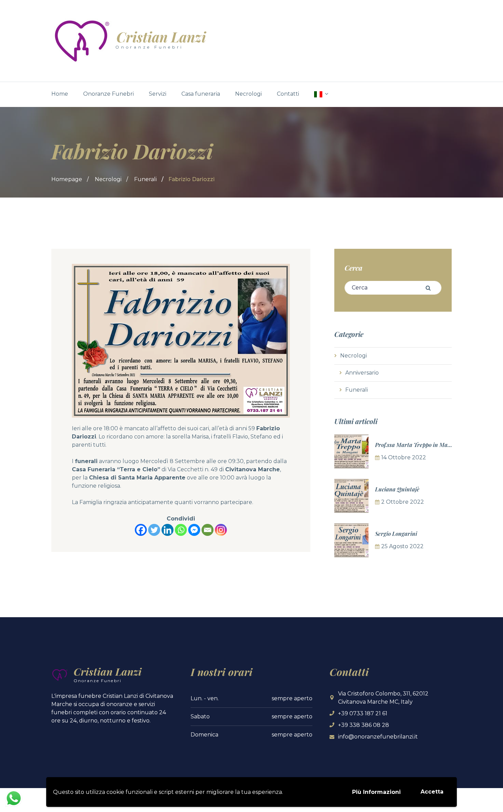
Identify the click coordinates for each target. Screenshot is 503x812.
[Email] (208, 530)
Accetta (432, 791)
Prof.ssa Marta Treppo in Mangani (418, 444)
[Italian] (321, 94)
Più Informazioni (376, 792)
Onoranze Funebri (108, 94)
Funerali (145, 179)
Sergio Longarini (396, 533)
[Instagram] (221, 530)
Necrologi (248, 94)
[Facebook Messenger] (194, 530)
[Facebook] (141, 530)
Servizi (157, 94)
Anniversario (362, 372)
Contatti (288, 94)
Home (59, 94)
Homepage (66, 179)
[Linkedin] (167, 530)
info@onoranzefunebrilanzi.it (378, 736)
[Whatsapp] (181, 530)
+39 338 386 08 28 (363, 725)
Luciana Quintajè (397, 489)
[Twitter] (154, 530)
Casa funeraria (200, 94)
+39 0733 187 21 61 (362, 713)
